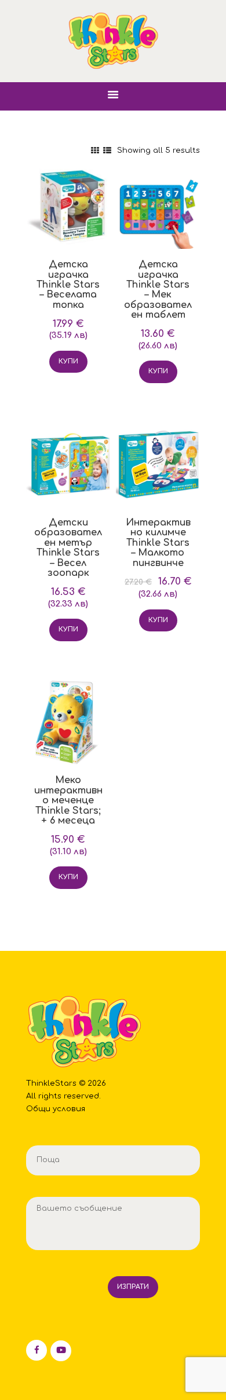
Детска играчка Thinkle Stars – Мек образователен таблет (158, 290)
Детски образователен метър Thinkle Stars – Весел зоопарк (68, 548)
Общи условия (55, 1109)
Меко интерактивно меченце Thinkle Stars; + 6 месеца (68, 801)
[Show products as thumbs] (95, 150)
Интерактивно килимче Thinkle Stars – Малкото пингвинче (158, 543)
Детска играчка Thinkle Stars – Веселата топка (68, 285)
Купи (68, 361)
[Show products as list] (107, 150)
